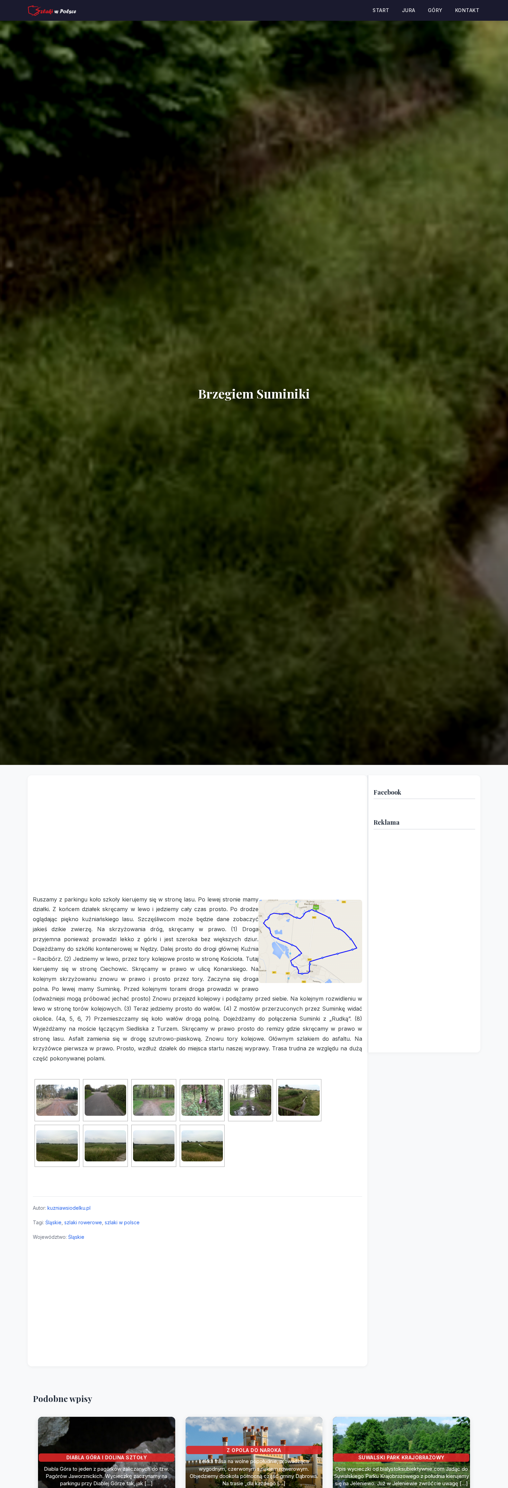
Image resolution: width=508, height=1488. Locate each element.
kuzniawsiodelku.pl (69, 1208)
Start (381, 10)
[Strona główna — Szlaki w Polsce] (52, 10)
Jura (408, 10)
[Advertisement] (197, 839)
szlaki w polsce (122, 1222)
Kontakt (467, 10)
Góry (435, 10)
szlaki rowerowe (83, 1222)
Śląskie (53, 1222)
